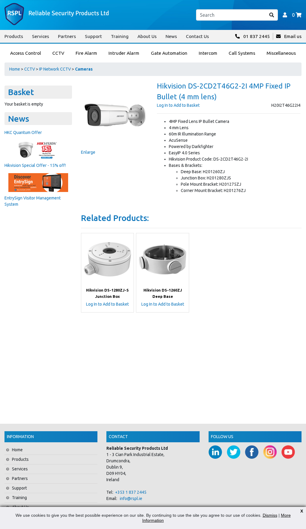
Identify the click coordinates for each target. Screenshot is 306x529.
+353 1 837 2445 (130, 492)
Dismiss (270, 515)
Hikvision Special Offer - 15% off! (35, 165)
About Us (147, 36)
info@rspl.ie (131, 498)
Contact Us (197, 36)
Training (119, 36)
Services (40, 36)
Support (93, 36)
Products (13, 36)
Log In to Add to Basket (178, 105)
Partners (67, 36)
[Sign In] (285, 15)
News (171, 36)
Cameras (84, 69)
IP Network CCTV (55, 69)
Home (14, 69)
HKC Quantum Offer (23, 132)
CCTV (29, 69)
